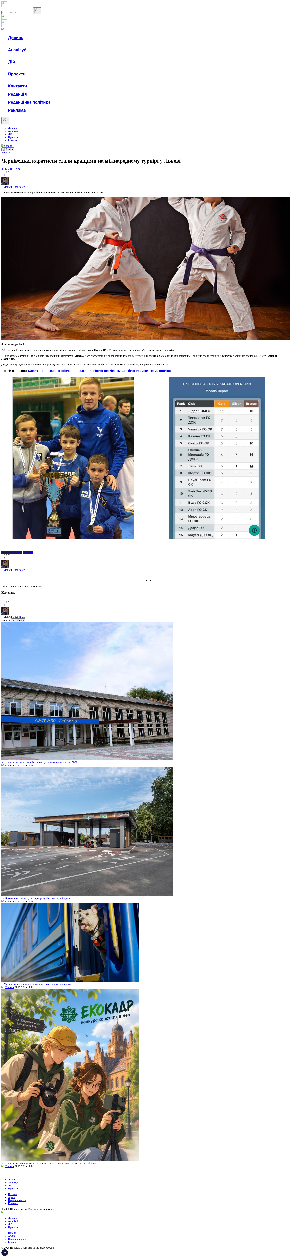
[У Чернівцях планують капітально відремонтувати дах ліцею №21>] (87, 759)
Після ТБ (154, 80)
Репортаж (46, 43)
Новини (19, 43)
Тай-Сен (28, 552)
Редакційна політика (29, 102)
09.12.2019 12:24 (10, 169)
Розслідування (38, 55)
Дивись (15, 37)
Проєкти (17, 74)
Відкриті (41, 80)
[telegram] (154, 580)
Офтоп (59, 43)
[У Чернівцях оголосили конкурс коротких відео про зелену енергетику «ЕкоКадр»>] (70, 1160)
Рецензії (30, 68)
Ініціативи (44, 68)
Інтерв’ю (32, 43)
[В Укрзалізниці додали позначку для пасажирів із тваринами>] (70, 981)
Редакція (17, 94)
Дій (11, 61)
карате (5, 552)
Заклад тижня (78, 80)
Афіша (18, 68)
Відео (69, 43)
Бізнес (68, 68)
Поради (57, 68)
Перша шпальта (17, 1200)
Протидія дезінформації (103, 80)
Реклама (80, 68)
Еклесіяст (168, 80)
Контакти (17, 86)
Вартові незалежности (133, 80)
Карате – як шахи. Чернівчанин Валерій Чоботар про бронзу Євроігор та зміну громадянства (99, 370)
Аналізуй (17, 49)
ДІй (10, 134)
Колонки (55, 55)
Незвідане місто (24, 80)
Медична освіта (58, 80)
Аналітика (21, 55)
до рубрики (18, 620)
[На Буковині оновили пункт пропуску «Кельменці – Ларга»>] (87, 895)
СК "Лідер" (15, 552)
